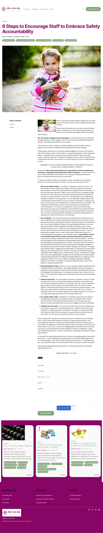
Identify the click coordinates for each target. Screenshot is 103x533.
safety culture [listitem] (88, 465)
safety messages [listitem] (22, 462)
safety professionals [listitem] (10, 467)
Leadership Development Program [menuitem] (45, 499)
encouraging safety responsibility (25, 40)
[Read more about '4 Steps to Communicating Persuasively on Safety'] (51, 432)
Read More (29, 475)
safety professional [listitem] (57, 464)
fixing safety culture (58, 40)
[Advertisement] (17, 2)
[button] (89, 510)
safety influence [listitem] (42, 466)
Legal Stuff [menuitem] (4, 518)
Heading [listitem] (12, 124)
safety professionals (70, 40)
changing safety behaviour (43, 40)
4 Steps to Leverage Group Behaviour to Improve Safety (84, 444)
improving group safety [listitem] (91, 462)
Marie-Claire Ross (7, 36)
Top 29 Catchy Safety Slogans (18, 445)
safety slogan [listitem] (22, 465)
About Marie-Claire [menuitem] (7, 495)
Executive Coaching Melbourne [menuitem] (44, 495)
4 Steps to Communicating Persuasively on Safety (49, 446)
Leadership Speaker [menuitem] (41, 502)
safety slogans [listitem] (21, 467)
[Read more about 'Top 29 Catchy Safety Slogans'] (18, 432)
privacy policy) (45, 377)
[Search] (83, 9)
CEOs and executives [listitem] (10, 462)
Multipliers (87, 186)
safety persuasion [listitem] (43, 472)
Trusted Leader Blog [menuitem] (74, 499)
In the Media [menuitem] (5, 502)
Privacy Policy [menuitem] (11, 518)
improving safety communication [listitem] (46, 469)
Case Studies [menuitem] (5, 499)
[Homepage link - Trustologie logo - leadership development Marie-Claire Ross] (11, 515)
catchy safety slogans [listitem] (10, 465)
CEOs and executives (8, 40)
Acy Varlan (73, 353)
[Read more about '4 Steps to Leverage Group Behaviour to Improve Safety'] (85, 431)
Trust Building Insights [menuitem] (75, 495)
